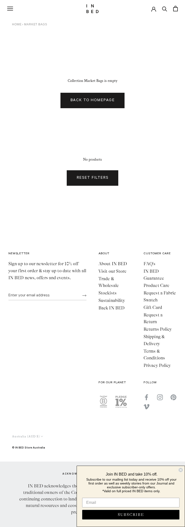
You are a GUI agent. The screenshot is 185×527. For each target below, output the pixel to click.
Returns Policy (158, 329)
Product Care (156, 285)
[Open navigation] (10, 9)
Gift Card (153, 307)
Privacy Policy (157, 365)
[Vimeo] (146, 406)
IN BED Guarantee (154, 275)
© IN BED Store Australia (28, 447)
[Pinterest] (173, 397)
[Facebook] (146, 397)
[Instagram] (160, 397)
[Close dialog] (180, 470)
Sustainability (112, 300)
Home (16, 24)
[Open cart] (175, 8)
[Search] (164, 8)
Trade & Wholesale (109, 282)
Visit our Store (112, 271)
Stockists (108, 293)
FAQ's (149, 263)
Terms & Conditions (154, 355)
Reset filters (93, 178)
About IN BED (113, 263)
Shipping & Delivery (154, 340)
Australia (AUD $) (26, 436)
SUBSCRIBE (131, 515)
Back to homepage (92, 100)
